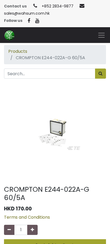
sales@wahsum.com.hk (27, 13)
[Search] (100, 74)
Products (17, 51)
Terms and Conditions (27, 217)
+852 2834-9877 (57, 6)
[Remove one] (9, 230)
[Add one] (32, 230)
